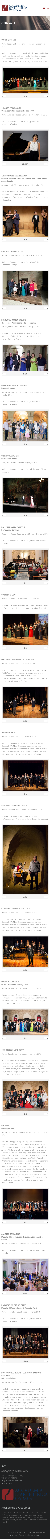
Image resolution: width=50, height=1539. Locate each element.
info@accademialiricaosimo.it (11, 1481)
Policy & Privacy (6, 1483)
